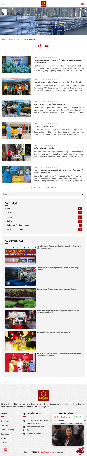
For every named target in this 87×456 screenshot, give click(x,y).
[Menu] (3, 3)
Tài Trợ (23, 39)
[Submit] (82, 194)
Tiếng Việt (83, 4)
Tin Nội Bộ (10, 213)
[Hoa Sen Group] (43, 4)
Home (4, 39)
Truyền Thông (13, 39)
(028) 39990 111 (33, 430)
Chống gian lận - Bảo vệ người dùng (19, 225)
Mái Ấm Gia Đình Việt (14, 229)
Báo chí (9, 208)
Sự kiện (9, 221)
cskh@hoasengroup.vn (35, 427)
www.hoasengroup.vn (35, 433)
